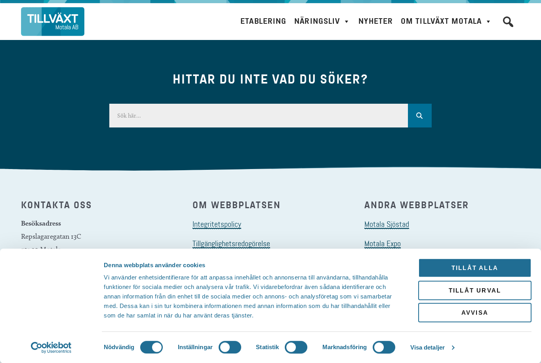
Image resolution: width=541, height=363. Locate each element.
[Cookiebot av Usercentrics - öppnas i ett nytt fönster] (51, 347)
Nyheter (375, 21)
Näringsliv (317, 21)
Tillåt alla (474, 267)
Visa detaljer (427, 347)
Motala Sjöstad (386, 224)
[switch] (230, 347)
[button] (508, 22)
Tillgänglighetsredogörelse (231, 243)
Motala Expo (382, 243)
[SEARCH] (420, 115)
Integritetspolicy (216, 224)
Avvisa (474, 312)
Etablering (263, 21)
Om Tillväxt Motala (441, 21)
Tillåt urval (475, 290)
